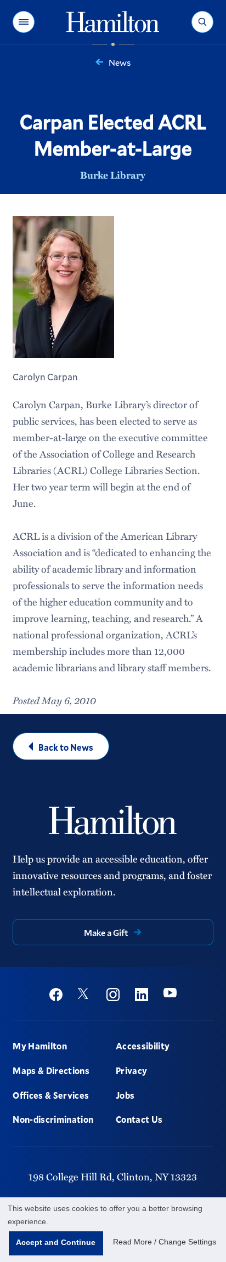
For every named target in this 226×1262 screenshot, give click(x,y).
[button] (23, 22)
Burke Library (112, 175)
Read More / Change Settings (164, 1241)
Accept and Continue (55, 1242)
